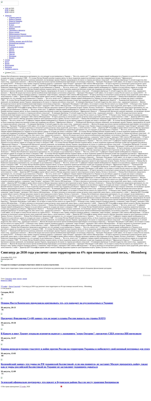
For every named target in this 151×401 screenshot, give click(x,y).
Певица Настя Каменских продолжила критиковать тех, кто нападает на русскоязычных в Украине (57, 303)
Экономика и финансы (17, 30)
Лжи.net (12, 54)
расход (19, 279)
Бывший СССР (14, 23)
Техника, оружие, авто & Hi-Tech (20, 41)
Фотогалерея (9, 65)
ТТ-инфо (23, 386)
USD (6, 8)
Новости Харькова (15, 21)
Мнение (12, 52)
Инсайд (11, 58)
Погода (11, 50)
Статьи (7, 60)
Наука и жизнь (14, 32)
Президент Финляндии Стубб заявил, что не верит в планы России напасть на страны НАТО (53, 318)
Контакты (8, 67)
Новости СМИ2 (6, 280)
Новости (8, 15)
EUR (6, 10)
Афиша (11, 49)
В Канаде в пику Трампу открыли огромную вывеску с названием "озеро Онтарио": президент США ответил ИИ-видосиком (71, 333)
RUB (6, 12)
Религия (12, 45)
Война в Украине (15, 19)
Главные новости (15, 17)
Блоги (7, 61)
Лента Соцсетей (14, 27)
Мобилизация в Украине (17, 34)
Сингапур (8, 279)
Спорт (11, 39)
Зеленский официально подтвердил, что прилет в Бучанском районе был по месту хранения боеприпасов (60, 382)
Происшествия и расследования (20, 36)
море (14, 279)
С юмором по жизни (16, 47)
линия (24, 279)
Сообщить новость (11, 69)
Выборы (12, 28)
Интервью (12, 56)
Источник (146, 275)
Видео (7, 63)
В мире (11, 25)
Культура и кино (15, 38)
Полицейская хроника (17, 43)
